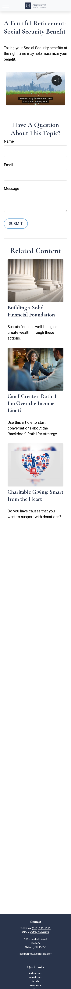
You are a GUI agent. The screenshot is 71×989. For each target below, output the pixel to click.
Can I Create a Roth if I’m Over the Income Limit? (32, 403)
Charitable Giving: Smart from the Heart (35, 495)
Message (11, 188)
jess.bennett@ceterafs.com (35, 953)
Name (9, 141)
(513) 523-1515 (41, 928)
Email (8, 165)
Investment (35, 977)
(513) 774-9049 (39, 932)
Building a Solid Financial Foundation (31, 311)
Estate (35, 981)
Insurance (35, 985)
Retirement (35, 973)
